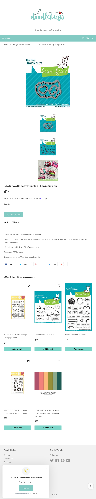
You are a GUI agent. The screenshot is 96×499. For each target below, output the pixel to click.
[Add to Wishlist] (28, 285)
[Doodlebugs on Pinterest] (63, 461)
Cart (92, 38)
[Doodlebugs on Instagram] (68, 461)
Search (7, 455)
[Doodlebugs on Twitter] (52, 461)
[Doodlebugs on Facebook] (57, 461)
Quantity (7, 204)
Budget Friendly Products (22, 45)
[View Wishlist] (83, 38)
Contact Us (8, 458)
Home (6, 45)
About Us (7, 462)
